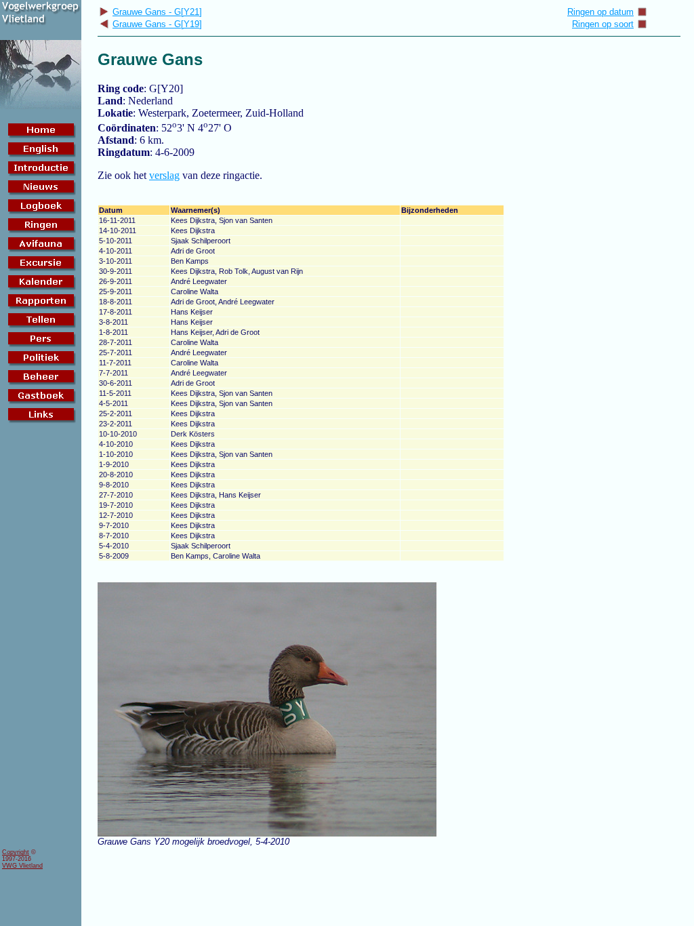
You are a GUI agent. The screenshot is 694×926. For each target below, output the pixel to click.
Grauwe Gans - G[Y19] (157, 24)
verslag (164, 175)
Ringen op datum (600, 12)
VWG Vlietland (22, 865)
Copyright (15, 852)
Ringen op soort (603, 24)
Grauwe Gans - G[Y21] (157, 12)
